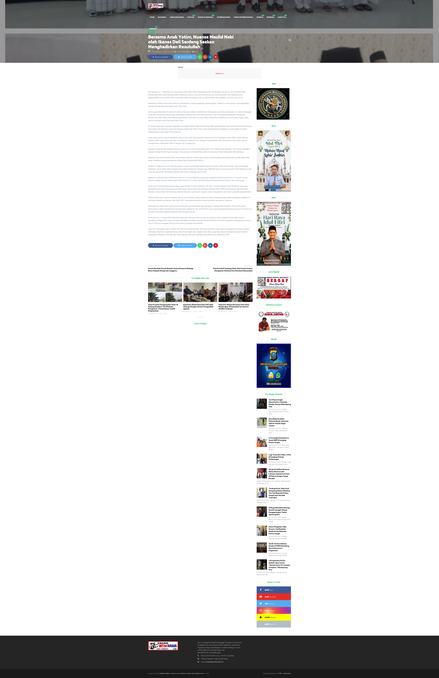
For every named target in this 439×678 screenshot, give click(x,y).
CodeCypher (287, 673)
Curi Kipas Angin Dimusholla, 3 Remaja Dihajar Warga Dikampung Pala (280, 403)
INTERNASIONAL (223, 17)
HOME (152, 17)
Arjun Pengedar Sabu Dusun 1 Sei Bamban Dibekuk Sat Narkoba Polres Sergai (277, 530)
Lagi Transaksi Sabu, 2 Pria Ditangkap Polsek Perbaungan (280, 457)
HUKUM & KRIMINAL (205, 17)
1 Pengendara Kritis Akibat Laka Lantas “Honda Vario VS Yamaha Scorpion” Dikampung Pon (279, 565)
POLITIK (190, 17)
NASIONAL (162, 17)
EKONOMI (270, 17)
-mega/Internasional (243, 17)
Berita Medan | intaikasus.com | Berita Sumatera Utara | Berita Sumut (182, 673)
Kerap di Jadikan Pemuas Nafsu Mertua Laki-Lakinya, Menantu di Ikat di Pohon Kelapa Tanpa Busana (279, 474)
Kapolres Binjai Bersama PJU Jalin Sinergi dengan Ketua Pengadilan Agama (163, 306)
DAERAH (260, 17)
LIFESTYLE (282, 17)
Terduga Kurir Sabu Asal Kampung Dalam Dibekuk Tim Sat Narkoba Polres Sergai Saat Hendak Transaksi (279, 493)
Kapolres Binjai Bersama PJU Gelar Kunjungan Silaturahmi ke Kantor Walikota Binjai (198, 306)
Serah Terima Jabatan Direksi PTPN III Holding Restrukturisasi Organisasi (279, 547)
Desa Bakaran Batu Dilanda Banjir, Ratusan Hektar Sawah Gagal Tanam (279, 422)
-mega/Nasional (177, 17)
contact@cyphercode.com (215, 662)
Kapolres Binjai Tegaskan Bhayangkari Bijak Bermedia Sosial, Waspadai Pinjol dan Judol (234, 306)
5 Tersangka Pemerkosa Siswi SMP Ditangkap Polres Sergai (279, 440)
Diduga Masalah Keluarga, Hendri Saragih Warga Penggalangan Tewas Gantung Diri (279, 511)
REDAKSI (153, 28)
